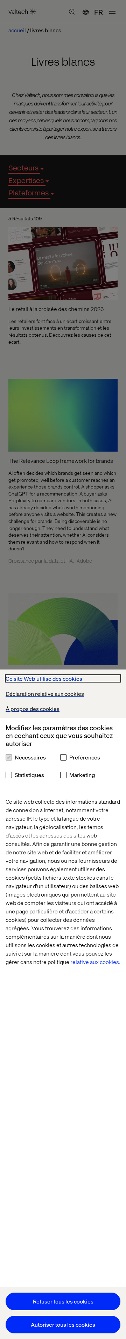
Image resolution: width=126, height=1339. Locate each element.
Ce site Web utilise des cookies (44, 678)
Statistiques (29, 774)
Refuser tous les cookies (63, 1301)
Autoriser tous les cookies (63, 1324)
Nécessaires (30, 757)
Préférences (84, 757)
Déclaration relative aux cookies (45, 693)
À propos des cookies (32, 708)
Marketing (82, 774)
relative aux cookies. (95, 961)
